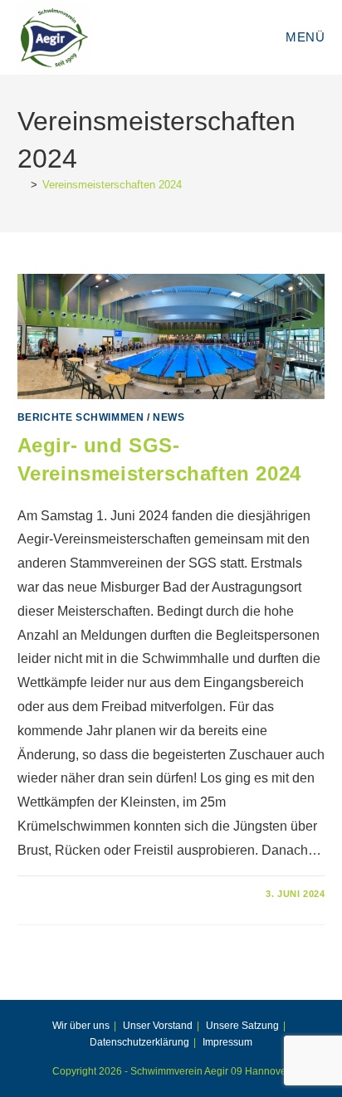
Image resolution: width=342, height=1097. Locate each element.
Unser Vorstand (158, 1025)
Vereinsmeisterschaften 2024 (112, 184)
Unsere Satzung (242, 1025)
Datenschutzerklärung (139, 1042)
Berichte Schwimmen (80, 417)
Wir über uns (81, 1025)
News (168, 417)
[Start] (21, 184)
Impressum (227, 1042)
